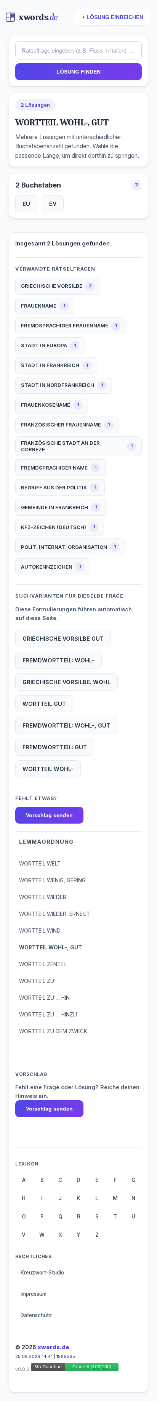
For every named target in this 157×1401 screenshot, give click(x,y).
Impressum (33, 1294)
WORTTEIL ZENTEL (42, 964)
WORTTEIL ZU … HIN (44, 998)
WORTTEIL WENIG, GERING (52, 880)
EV (52, 203)
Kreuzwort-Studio (42, 1273)
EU (26, 203)
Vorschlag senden (49, 815)
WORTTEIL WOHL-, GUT (50, 947)
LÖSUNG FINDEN (78, 72)
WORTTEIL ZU (36, 981)
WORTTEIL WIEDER (42, 897)
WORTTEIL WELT (40, 864)
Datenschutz (36, 1315)
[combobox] (78, 50)
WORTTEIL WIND (40, 931)
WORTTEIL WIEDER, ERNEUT (54, 914)
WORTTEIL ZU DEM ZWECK (53, 1031)
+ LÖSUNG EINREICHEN (112, 17)
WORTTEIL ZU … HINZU (48, 1014)
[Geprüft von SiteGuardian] (75, 1368)
